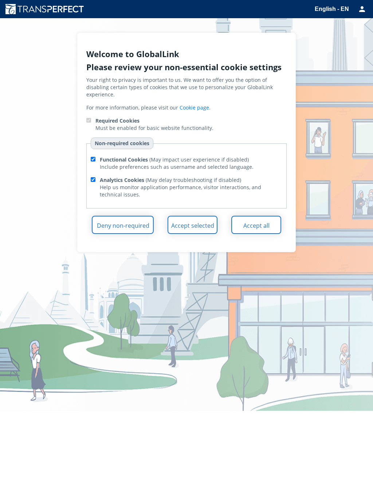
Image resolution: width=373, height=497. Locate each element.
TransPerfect (47, 9)
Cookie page (194, 107)
